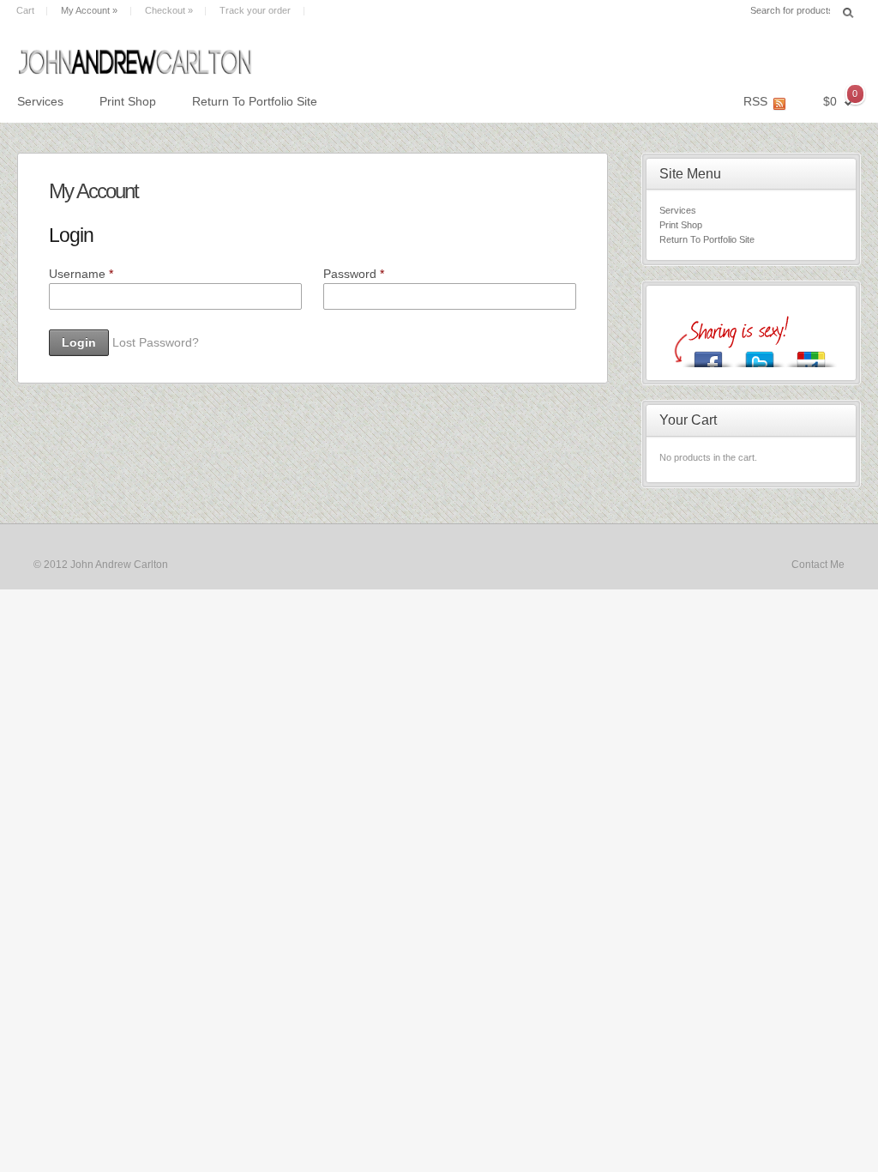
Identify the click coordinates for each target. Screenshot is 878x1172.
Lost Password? (155, 342)
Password (353, 274)
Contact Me (818, 565)
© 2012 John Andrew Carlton (100, 565)
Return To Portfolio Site (254, 101)
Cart (25, 10)
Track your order (255, 10)
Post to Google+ (811, 354)
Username (81, 274)
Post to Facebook (708, 354)
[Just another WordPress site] (219, 56)
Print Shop (127, 101)
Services (40, 101)
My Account (89, 10)
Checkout (169, 10)
